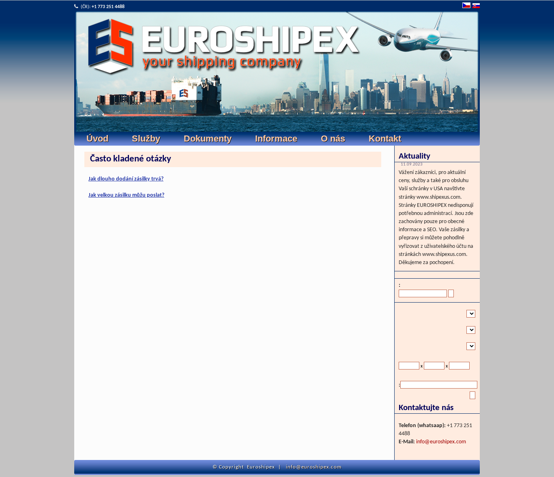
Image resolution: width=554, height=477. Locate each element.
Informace (276, 138)
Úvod (97, 138)
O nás (333, 138)
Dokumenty (208, 138)
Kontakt (385, 138)
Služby (146, 138)
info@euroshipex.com (441, 442)
